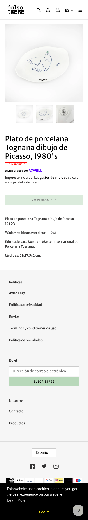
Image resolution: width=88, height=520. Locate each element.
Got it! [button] (44, 512)
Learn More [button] (16, 500)
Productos (17, 423)
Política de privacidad (25, 305)
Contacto (16, 411)
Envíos (14, 316)
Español (42, 452)
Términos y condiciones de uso (32, 328)
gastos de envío (51, 178)
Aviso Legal (17, 293)
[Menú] (80, 10)
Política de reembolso (26, 340)
